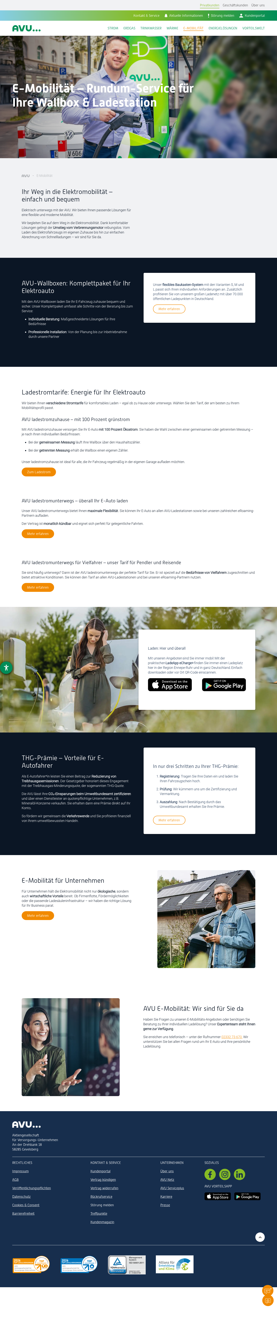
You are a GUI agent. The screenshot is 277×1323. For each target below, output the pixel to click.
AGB (15, 1180)
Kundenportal (100, 1171)
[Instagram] (224, 1174)
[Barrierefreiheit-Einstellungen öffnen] (6, 668)
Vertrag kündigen (103, 1180)
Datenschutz (21, 1197)
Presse (165, 1205)
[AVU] (26, 176)
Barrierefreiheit (23, 1213)
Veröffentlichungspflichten (31, 1188)
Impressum (20, 1171)
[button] (268, 1290)
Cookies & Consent (25, 1205)
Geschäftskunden (235, 5)
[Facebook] (210, 1174)
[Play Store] (247, 1196)
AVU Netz (167, 1180)
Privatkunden (209, 5)
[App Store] (217, 1196)
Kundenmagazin (102, 1222)
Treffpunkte (98, 1213)
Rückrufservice (101, 1197)
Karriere (166, 1197)
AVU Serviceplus (172, 1188)
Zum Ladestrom (39, 472)
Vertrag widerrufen (104, 1188)
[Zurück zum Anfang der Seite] (260, 1237)
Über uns (258, 5)
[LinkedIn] (239, 1174)
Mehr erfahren (169, 309)
